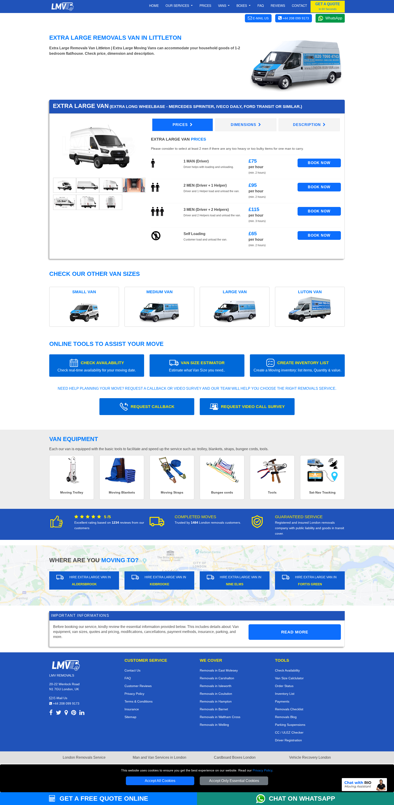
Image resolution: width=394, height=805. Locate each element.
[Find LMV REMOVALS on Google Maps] (66, 713)
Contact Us (132, 670)
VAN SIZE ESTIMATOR (197, 366)
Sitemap (130, 717)
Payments (282, 701)
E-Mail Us (59, 698)
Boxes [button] (242, 5)
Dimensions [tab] (244, 125)
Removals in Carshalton (217, 678)
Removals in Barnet (214, 709)
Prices (205, 5)
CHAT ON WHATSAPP (302, 798)
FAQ (127, 678)
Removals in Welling (214, 725)
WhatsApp (333, 18)
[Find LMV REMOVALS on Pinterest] (73, 713)
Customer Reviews (138, 686)
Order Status (284, 686)
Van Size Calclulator (289, 678)
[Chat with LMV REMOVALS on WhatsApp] (262, 798)
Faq (260, 5)
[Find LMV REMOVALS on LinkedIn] (81, 713)
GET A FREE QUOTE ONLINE (103, 798)
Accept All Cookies (160, 781)
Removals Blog (286, 717)
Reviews (278, 5)
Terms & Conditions (138, 701)
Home (154, 5)
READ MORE (294, 632)
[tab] (64, 185)
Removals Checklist (289, 709)
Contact (299, 5)
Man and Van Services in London (159, 757)
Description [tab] (307, 125)
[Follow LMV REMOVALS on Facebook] (51, 713)
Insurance (131, 709)
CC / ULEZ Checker (289, 732)
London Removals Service (84, 757)
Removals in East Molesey (219, 670)
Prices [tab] (181, 125)
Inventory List (284, 693)
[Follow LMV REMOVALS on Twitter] (58, 713)
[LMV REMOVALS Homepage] (62, 6)
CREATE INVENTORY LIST (297, 366)
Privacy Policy (262, 770)
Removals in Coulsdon (216, 693)
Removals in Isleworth (215, 686)
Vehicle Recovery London (310, 757)
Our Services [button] (178, 5)
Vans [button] (222, 5)
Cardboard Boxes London (235, 757)
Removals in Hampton (216, 701)
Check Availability (287, 670)
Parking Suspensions (290, 725)
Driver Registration (288, 740)
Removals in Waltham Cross (220, 717)
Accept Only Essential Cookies (234, 781)
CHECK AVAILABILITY (96, 366)
